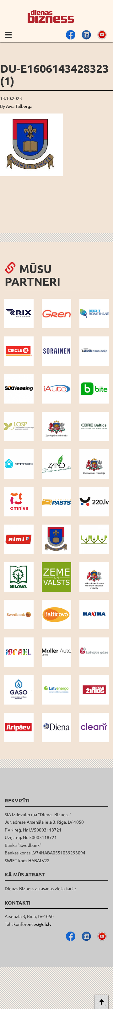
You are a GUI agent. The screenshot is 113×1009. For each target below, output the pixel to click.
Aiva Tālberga (19, 106)
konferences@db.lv (32, 924)
